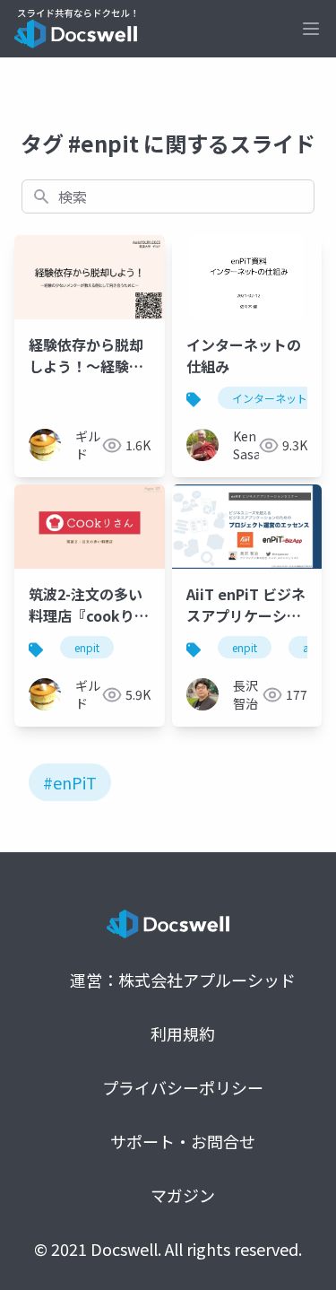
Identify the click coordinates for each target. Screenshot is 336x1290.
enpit (86, 647)
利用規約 (183, 1033)
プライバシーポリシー (182, 1087)
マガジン (183, 1195)
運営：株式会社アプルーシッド (183, 979)
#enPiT (70, 782)
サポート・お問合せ (182, 1141)
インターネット (269, 397)
